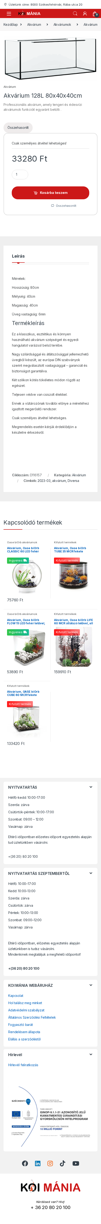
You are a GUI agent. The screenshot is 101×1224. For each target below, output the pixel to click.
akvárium (59, 481)
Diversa (73, 481)
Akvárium (34, 24)
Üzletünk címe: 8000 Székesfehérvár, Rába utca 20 (45, 4)
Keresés (75, 13)
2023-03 (44, 481)
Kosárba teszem (54, 193)
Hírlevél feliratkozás (23, 1065)
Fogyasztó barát (20, 1025)
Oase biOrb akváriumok (22, 542)
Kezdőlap (11, 24)
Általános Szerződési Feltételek (32, 1017)
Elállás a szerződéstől (24, 1039)
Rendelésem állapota (24, 1032)
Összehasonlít (18, 127)
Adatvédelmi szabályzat (26, 1010)
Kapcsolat (15, 996)
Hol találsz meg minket (25, 1003)
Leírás (18, 256)
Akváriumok (62, 24)
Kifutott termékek (65, 542)
